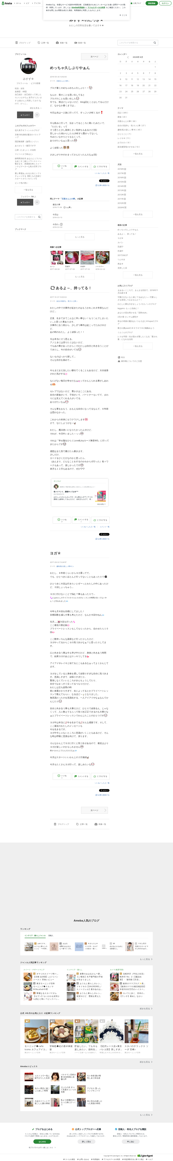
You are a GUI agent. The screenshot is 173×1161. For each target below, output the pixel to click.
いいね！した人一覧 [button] (102, 173)
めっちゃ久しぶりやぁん (70, 68)
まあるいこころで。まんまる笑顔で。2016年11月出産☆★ (138, 291)
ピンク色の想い (21, 183)
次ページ (94, 56)
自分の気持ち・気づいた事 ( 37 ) (132, 125)
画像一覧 (63, 43)
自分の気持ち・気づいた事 (66, 301)
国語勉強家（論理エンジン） (27, 141)
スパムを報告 (70, 1159)
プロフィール (22, 83)
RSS (123, 357)
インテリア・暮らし (75, 970)
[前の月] (128, 57)
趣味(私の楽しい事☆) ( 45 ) (130, 130)
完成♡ (120, 246)
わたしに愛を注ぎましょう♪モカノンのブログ (137, 304)
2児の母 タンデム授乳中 (128, 317)
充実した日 (122, 268)
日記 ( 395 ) (123, 113)
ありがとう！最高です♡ (25, 145)
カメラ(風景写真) (117, 970)
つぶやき (121, 259)
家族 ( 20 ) (122, 117)
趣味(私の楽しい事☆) (64, 566)
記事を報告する (103, 185)
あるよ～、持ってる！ (74, 288)
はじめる (42, 1141)
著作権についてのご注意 (131, 361)
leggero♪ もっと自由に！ (128, 308)
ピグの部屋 (35, 83)
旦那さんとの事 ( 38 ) (127, 121)
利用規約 (96, 1159)
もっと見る (79, 237)
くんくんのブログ (125, 332)
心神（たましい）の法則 (25, 150)
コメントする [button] (83, 166)
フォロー (26, 115)
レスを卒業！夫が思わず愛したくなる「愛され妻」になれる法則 (137, 337)
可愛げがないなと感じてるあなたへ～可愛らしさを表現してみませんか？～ (137, 298)
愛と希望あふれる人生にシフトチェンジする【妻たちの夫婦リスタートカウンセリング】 (28, 176)
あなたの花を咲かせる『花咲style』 (133, 312)
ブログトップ (24, 43)
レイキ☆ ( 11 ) (124, 138)
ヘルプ (150, 1159)
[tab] (35, 935)
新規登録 (151, 3)
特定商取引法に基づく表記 (134, 1159)
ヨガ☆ (55, 553)
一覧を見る (138, 154)
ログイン (165, 3)
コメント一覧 (104, 527)
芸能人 (50, 935)
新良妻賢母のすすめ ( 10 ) (129, 147)
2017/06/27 (123, 255)
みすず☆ (28, 78)
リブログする (102, 166)
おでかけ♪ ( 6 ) (124, 142)
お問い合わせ (84, 1159)
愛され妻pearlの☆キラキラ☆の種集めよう (136, 328)
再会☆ (120, 264)
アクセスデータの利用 (112, 1159)
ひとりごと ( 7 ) (124, 134)
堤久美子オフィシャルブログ (27, 130)
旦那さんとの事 (62, 81)
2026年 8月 (138, 57)
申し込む (130, 1141)
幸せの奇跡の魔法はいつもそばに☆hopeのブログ (138, 322)
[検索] (154, 43)
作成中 (120, 251)
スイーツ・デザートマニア (34, 970)
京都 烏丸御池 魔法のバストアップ (28, 135)
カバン (120, 242)
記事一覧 (45, 43)
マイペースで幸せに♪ (24, 154)
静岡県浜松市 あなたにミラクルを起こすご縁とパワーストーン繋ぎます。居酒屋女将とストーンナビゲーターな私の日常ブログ (28, 163)
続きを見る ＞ (36, 108)
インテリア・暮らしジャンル (35, 935)
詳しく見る (86, 1141)
